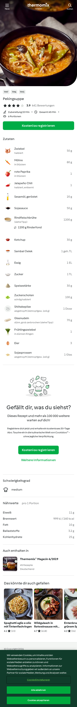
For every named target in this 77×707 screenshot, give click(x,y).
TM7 (6, 92)
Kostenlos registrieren (38, 126)
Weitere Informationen (38, 460)
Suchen (70, 9)
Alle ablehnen (38, 690)
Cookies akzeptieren (38, 700)
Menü (7, 9)
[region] (38, 678)
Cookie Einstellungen (38, 679)
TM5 (22, 92)
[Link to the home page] (38, 6)
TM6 (14, 92)
